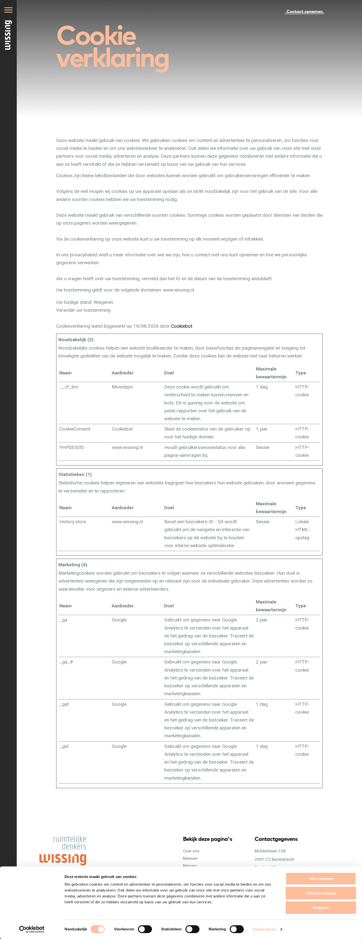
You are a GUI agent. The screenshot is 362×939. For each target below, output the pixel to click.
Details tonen (264, 929)
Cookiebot (181, 326)
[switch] (150, 935)
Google (119, 620)
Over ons (191, 850)
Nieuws (190, 865)
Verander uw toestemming (83, 310)
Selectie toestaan (321, 893)
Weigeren (321, 908)
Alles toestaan (321, 879)
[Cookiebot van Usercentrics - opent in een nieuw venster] (31, 929)
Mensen (190, 858)
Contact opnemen (305, 11)
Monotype (122, 387)
